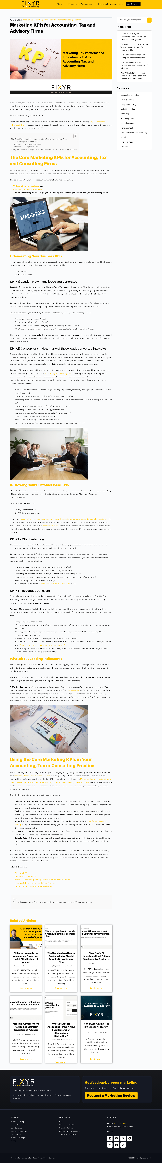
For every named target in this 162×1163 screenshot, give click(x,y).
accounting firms (50, 526)
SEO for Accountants (18, 1125)
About (59, 4)
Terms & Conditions (40, 1158)
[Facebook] (129, 1138)
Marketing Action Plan (19, 1131)
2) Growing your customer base (27, 189)
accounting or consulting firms (58, 374)
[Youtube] (116, 1138)
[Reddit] (116, 1145)
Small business (126, 142)
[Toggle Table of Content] (74, 136)
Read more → (26, 988)
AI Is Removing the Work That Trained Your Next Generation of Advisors (26, 1026)
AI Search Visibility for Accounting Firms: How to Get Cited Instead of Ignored (133, 37)
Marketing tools (127, 128)
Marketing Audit (127, 118)
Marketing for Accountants (80, 4)
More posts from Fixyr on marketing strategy (35, 883)
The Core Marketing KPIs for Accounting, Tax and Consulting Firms (39, 139)
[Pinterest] (123, 1145)
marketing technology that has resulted (32, 776)
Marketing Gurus (127, 123)
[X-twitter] (123, 1138)
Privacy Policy (16, 1158)
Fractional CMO (16, 1134)
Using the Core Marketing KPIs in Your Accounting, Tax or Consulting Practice (44, 149)
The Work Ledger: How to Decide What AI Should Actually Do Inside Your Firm (134, 47)
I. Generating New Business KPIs (26, 142)
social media (73, 690)
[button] (61, 4)
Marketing (124, 114)
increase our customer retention (55, 584)
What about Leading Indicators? (26, 147)
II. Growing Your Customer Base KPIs (28, 144)
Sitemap (52, 1158)
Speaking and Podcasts (67, 1134)
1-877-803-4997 (121, 1124)
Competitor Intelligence (130, 104)
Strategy (77, 20)
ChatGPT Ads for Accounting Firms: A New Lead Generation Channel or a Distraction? (61, 1029)
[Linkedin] (110, 1138)
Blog (60, 1121)
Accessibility (26, 1158)
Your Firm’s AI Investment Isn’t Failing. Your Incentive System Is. (96, 956)
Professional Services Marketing (58, 20)
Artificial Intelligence (129, 100)
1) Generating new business (26, 186)
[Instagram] (110, 1145)
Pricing (13, 1141)
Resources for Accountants (109, 4)
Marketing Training (66, 1128)
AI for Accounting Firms (67, 1125)
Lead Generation (17, 1128)
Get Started (132, 4)
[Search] (149, 20)
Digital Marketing (127, 109)
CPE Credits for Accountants (69, 1131)
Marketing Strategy (18, 1121)
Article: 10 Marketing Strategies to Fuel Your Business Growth (43, 880)
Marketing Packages (18, 1137)
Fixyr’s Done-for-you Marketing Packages (33, 886)
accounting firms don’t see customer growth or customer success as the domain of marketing (63, 519)
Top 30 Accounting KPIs (25, 876)
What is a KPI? (21, 873)
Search (123, 137)
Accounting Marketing (33, 20)
